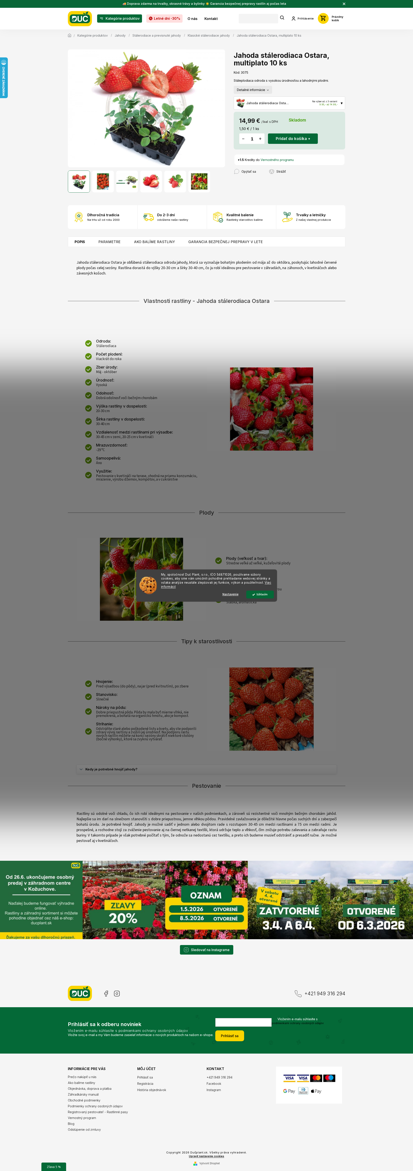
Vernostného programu (277, 160)
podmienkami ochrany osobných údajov (298, 1023)
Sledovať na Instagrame (210, 950)
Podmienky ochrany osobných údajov (95, 1106)
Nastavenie (230, 594)
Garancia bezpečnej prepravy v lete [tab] (225, 242)
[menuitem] (119, 19)
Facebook (106, 994)
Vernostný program (82, 1118)
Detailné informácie (251, 90)
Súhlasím (262, 594)
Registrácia (145, 1083)
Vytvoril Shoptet (209, 1163)
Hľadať (282, 18)
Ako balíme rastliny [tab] (154, 242)
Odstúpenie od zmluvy (84, 1129)
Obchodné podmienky (84, 1100)
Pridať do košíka (291, 138)
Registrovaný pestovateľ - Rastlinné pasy (98, 1112)
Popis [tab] (80, 242)
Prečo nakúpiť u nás (82, 1077)
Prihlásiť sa (229, 1036)
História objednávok (151, 1090)
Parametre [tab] (109, 242)
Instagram (117, 994)
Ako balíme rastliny (81, 1083)
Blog (71, 1124)
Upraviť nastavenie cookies (206, 1156)
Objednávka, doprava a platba (89, 1088)
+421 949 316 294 (324, 993)
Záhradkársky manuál (83, 1094)
